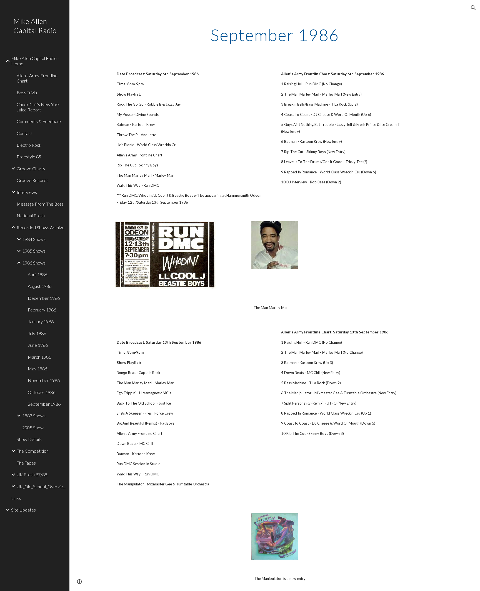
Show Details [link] (29, 439)
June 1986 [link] (38, 345)
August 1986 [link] (39, 286)
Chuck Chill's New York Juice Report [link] (38, 107)
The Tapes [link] (26, 462)
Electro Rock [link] (29, 145)
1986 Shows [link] (34, 262)
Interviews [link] (27, 192)
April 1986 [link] (37, 274)
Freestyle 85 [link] (29, 156)
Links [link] (16, 498)
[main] (274, 34)
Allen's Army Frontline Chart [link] (37, 78)
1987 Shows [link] (34, 415)
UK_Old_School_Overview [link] (41, 486)
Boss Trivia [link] (27, 92)
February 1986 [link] (42, 309)
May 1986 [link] (37, 368)
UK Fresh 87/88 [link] (32, 474)
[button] (473, 7)
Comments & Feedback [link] (39, 121)
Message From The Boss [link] (40, 203)
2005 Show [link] (33, 427)
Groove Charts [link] (31, 168)
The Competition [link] (33, 450)
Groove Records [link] (32, 180)
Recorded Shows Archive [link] (40, 227)
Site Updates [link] (23, 509)
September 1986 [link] (44, 404)
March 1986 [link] (39, 357)
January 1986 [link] (41, 321)
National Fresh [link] (31, 215)
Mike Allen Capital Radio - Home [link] (35, 61)
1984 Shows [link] (34, 239)
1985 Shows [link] (34, 250)
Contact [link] (24, 133)
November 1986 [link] (44, 380)
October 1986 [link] (41, 392)
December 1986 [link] (44, 298)
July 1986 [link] (37, 333)
